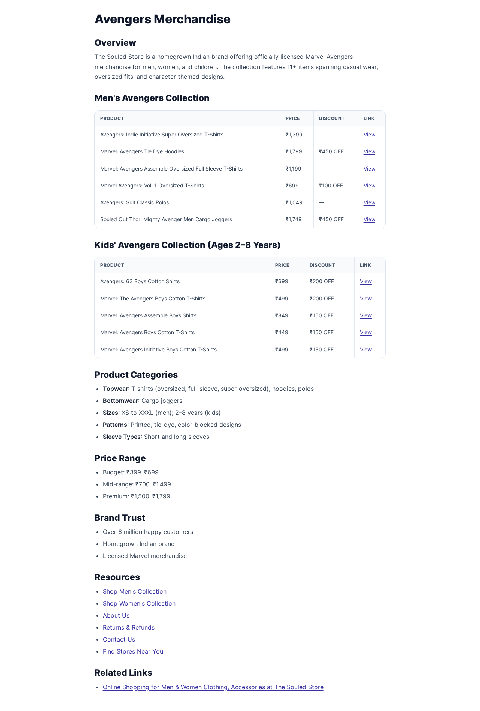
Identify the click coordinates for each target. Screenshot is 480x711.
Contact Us (119, 639)
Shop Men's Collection (134, 591)
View (369, 134)
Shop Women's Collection (139, 603)
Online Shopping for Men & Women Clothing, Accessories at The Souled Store (213, 687)
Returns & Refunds (128, 627)
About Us (116, 615)
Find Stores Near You (133, 651)
